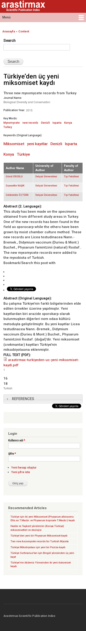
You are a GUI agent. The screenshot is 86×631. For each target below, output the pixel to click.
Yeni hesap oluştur (23, 467)
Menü (6, 17)
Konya (68, 122)
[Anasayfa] (22, 6)
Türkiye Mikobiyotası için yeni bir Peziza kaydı (38, 547)
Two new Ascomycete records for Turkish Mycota (40, 541)
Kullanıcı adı (16, 440)
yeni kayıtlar (37, 143)
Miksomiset (13, 143)
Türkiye (23, 154)
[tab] (43, 398)
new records (30, 122)
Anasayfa (8, 31)
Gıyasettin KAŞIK (15, 185)
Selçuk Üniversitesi (46, 176)
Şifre (12, 453)
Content (23, 31)
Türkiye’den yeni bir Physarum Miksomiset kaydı (39, 535)
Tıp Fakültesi (71, 176)
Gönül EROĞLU (14, 176)
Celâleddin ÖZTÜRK (17, 195)
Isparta (57, 122)
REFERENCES (23, 399)
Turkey (7, 127)
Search (9, 40)
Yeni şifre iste (20, 472)
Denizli (45, 122)
